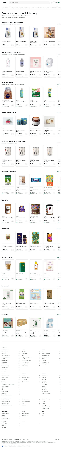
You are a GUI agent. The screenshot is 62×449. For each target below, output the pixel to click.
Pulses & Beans (11, 367)
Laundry (51, 401)
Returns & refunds (17, 439)
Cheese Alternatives (11, 401)
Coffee (51, 358)
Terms (23, 439)
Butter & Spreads (11, 403)
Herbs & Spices (11, 351)
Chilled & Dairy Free (40, 7)
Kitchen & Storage (51, 408)
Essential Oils (51, 382)
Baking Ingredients (31, 399)
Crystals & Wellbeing (11, 418)
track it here (21, 443)
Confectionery (31, 365)
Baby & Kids (4, 421)
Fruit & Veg (11, 353)
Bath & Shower (51, 375)
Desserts (31, 405)
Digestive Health (11, 388)
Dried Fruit (31, 358)
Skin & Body (51, 384)
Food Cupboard (5, 7)
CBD (11, 389)
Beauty (33, 7)
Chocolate (31, 351)
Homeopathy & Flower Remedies (11, 384)
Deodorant (51, 386)
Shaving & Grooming (51, 393)
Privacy (27, 439)
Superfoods (11, 382)
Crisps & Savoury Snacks (31, 357)
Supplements (11, 379)
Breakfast (27, 7)
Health (22, 7)
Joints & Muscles (11, 391)
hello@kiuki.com (14, 443)
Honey (31, 375)
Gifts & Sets (11, 417)
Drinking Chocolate (51, 364)
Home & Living (5, 411)
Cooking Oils (11, 362)
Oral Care (51, 381)
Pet (43, 411)
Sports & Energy (51, 362)
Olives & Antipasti (31, 362)
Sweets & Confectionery (31, 360)
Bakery (23, 411)
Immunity (11, 381)
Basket (57, 2)
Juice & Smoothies (51, 357)
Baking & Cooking (11, 365)
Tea (51, 351)
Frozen (23, 421)
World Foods (11, 369)
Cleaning (51, 403)
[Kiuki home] (4, 2)
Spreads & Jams (31, 381)
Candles (11, 415)
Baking (48, 7)
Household (54, 7)
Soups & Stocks (11, 360)
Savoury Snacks (31, 364)
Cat (51, 415)
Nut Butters (31, 379)
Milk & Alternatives (51, 355)
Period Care (51, 389)
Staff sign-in (57, 439)
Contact (10, 439)
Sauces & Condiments (11, 357)
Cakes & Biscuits (31, 415)
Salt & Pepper (11, 358)
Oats (31, 382)
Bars (31, 355)
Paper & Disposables (51, 406)
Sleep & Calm (11, 393)
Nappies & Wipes (11, 423)
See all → (58, 23)
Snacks (12, 7)
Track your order (5, 439)
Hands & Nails (51, 391)
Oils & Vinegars (11, 364)
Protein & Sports (11, 377)
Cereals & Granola (31, 377)
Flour (31, 403)
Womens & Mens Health (11, 394)
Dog (51, 413)
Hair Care (51, 377)
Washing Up (51, 405)
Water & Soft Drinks (51, 353)
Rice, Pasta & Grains (11, 355)
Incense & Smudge (11, 413)
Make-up (51, 388)
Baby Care (11, 427)
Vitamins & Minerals (11, 375)
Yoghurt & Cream (11, 399)
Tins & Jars (11, 370)
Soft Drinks (51, 360)
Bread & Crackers (31, 413)
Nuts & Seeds (31, 353)
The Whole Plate (12, 446)
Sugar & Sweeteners (31, 401)
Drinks (17, 7)
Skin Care (51, 379)
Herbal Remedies (11, 386)
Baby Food (11, 425)
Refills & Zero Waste (51, 399)
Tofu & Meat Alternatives (11, 405)
